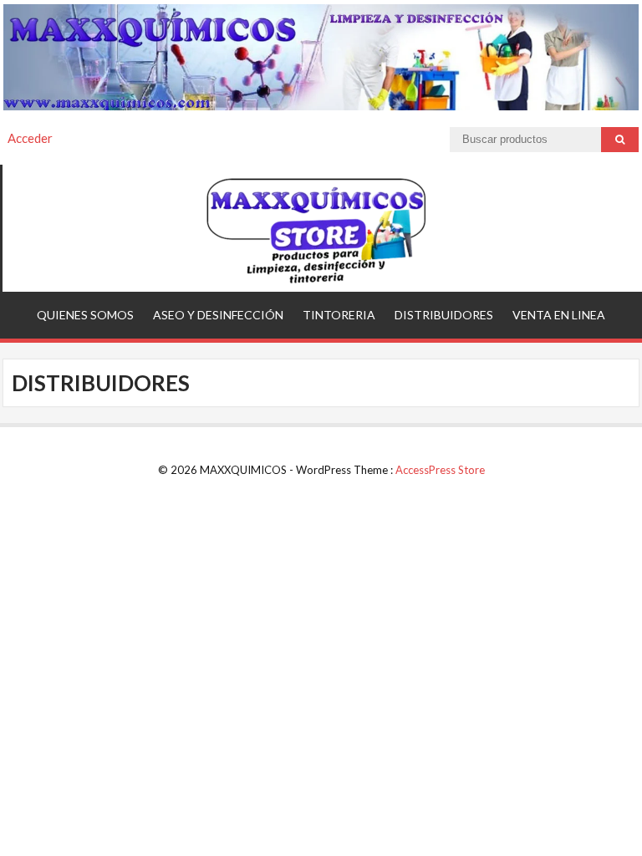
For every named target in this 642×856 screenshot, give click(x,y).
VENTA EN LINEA (558, 315)
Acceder (30, 137)
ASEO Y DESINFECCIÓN (218, 315)
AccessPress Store (440, 469)
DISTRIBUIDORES (444, 315)
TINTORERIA (339, 315)
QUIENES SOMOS (85, 315)
